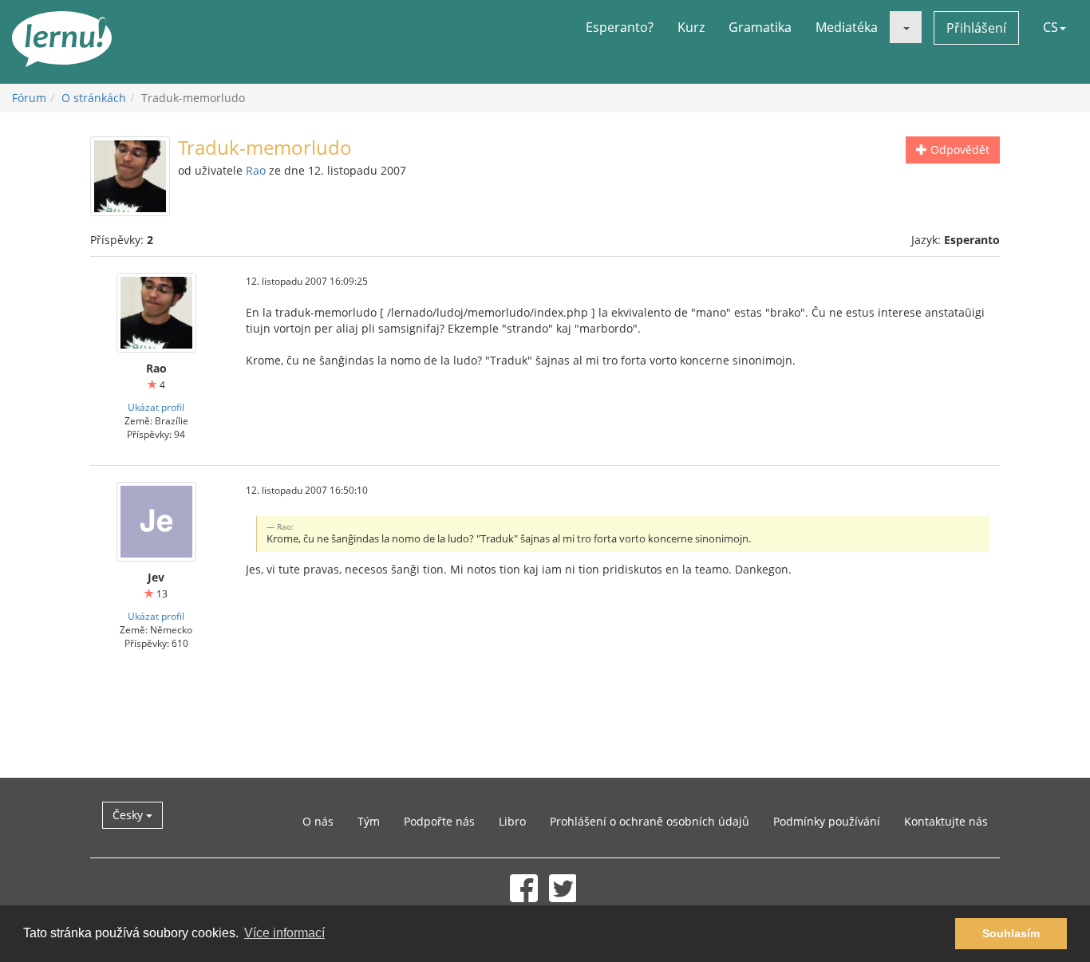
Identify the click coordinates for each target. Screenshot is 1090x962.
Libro (512, 821)
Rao (256, 170)
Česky (129, 814)
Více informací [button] (284, 933)
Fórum (29, 97)
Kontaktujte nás (946, 821)
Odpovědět (958, 149)
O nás (318, 821)
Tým (368, 821)
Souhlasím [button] (1011, 933)
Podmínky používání (826, 821)
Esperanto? (620, 27)
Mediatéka (847, 27)
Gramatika (760, 27)
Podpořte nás (439, 821)
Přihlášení (976, 28)
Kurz (691, 27)
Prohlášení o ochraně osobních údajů (649, 821)
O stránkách (93, 97)
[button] (906, 27)
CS (1050, 27)
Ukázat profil (156, 406)
